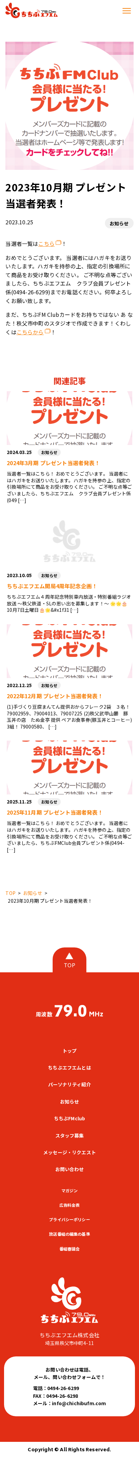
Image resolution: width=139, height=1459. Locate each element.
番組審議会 (69, 1248)
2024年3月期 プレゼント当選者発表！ (53, 463)
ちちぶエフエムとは (69, 1067)
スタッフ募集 (69, 1135)
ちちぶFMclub (69, 1118)
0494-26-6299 (63, 1388)
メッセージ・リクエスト (69, 1152)
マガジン (69, 1190)
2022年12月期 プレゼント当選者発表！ (55, 696)
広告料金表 (69, 1205)
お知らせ (119, 223)
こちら (46, 243)
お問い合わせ (69, 1169)
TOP (69, 965)
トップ (69, 1050)
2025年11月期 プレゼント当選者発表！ (55, 812)
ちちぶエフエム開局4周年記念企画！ (52, 586)
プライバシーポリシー (69, 1219)
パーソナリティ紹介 (69, 1084)
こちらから (30, 332)
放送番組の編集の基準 (69, 1234)
